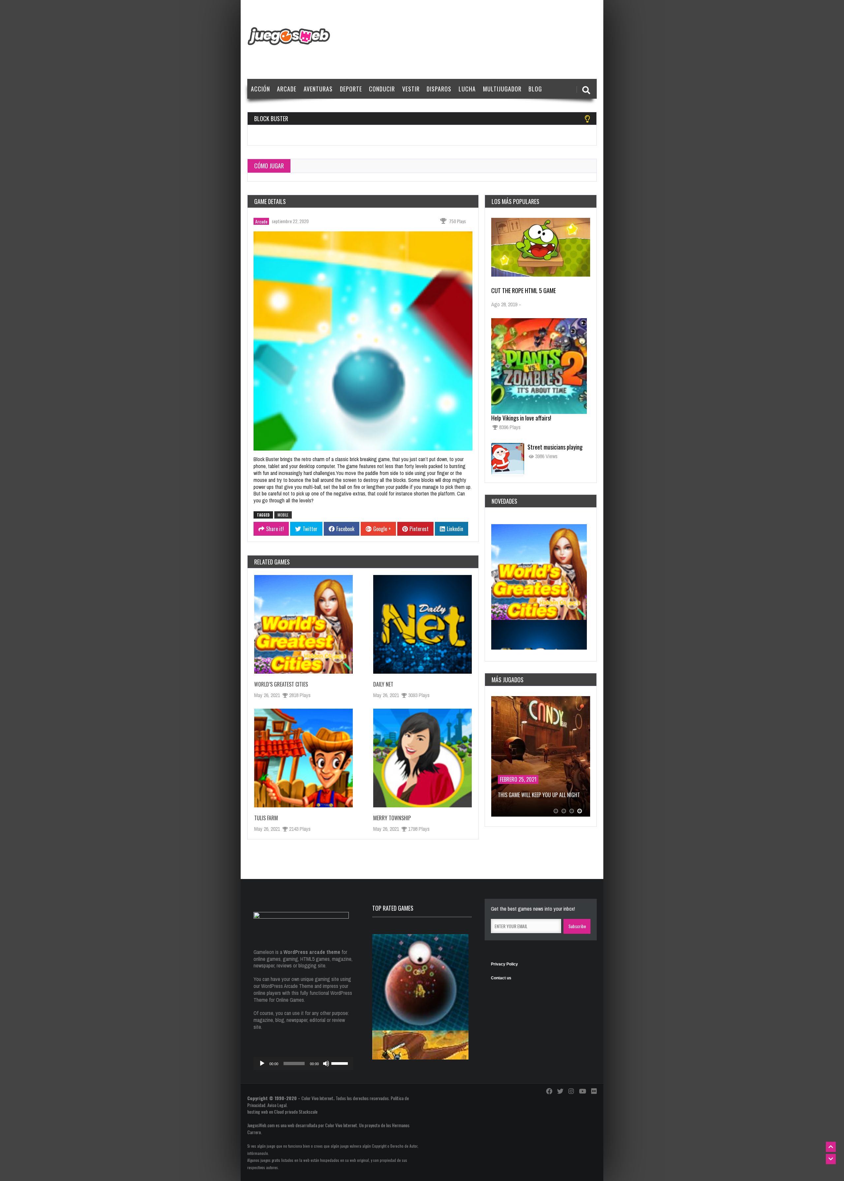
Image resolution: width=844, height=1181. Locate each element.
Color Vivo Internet (317, 1098)
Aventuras (318, 88)
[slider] (340, 1063)
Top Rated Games (392, 908)
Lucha (467, 88)
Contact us (501, 978)
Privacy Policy (504, 964)
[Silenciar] (326, 1063)
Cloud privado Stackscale (295, 1111)
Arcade (286, 88)
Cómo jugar (269, 165)
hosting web (257, 1111)
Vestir (411, 88)
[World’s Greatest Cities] (303, 624)
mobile (283, 515)
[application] (303, 1063)
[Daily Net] (422, 624)
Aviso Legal (276, 1104)
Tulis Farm (266, 818)
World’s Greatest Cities (281, 684)
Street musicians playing (555, 447)
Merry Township (392, 818)
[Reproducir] (262, 1063)
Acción (260, 88)
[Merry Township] (422, 758)
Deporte (351, 88)
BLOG (535, 88)
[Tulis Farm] (303, 758)
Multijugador (502, 88)
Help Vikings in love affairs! (521, 418)
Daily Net (383, 684)
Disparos (439, 88)
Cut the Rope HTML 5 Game (523, 290)
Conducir (382, 88)
